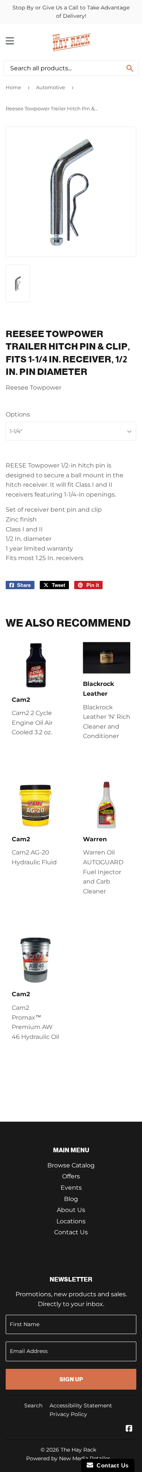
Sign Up (71, 1379)
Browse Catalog (71, 1165)
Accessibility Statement (81, 1405)
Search (33, 1405)
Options (18, 414)
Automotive (50, 87)
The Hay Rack (78, 1450)
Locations (71, 1221)
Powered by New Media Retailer (68, 1458)
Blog (71, 1199)
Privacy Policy (68, 1414)
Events (71, 1187)
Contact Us (71, 1232)
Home (13, 87)
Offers (71, 1176)
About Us (71, 1210)
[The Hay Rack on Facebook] (129, 1429)
